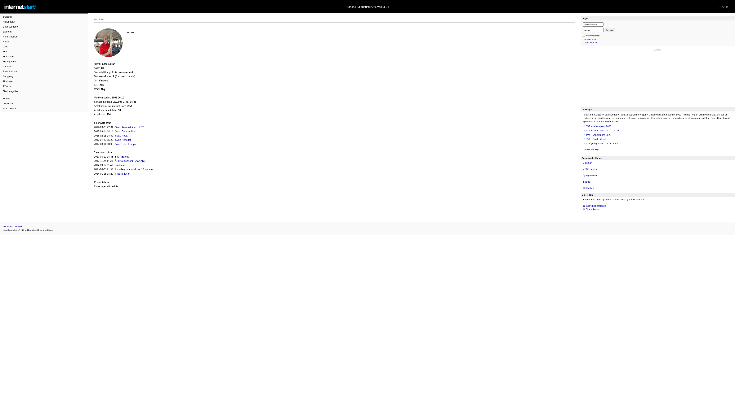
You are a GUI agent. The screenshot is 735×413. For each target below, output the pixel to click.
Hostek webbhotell (45, 230)
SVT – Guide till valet (597, 139)
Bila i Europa (122, 156)
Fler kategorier (10, 91)
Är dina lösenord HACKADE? (131, 160)
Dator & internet (11, 26)
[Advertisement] (658, 77)
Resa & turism (10, 71)
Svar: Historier (123, 139)
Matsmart (587, 163)
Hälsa (6, 41)
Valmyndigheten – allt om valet (602, 143)
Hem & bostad (10, 36)
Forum (6, 98)
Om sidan (8, 103)
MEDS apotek (590, 169)
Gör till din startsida (596, 206)
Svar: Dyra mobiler (125, 131)
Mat (5, 51)
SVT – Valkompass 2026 (598, 126)
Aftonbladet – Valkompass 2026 (602, 130)
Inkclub (586, 181)
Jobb (5, 46)
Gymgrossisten (590, 175)
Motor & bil (8, 56)
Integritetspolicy (10, 230)
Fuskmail (120, 165)
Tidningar (8, 81)
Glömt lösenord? (591, 42)
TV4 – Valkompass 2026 (598, 135)
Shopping (8, 76)
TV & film (7, 86)
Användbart (9, 21)
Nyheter (7, 66)
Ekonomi (7, 31)
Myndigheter (9, 61)
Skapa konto (9, 108)
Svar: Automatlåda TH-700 (129, 127)
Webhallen (588, 188)
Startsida (7, 16)
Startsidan (7, 226)
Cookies (22, 230)
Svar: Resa (121, 135)
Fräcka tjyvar (122, 173)
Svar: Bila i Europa (125, 144)
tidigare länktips (592, 149)
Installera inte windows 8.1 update (134, 169)
